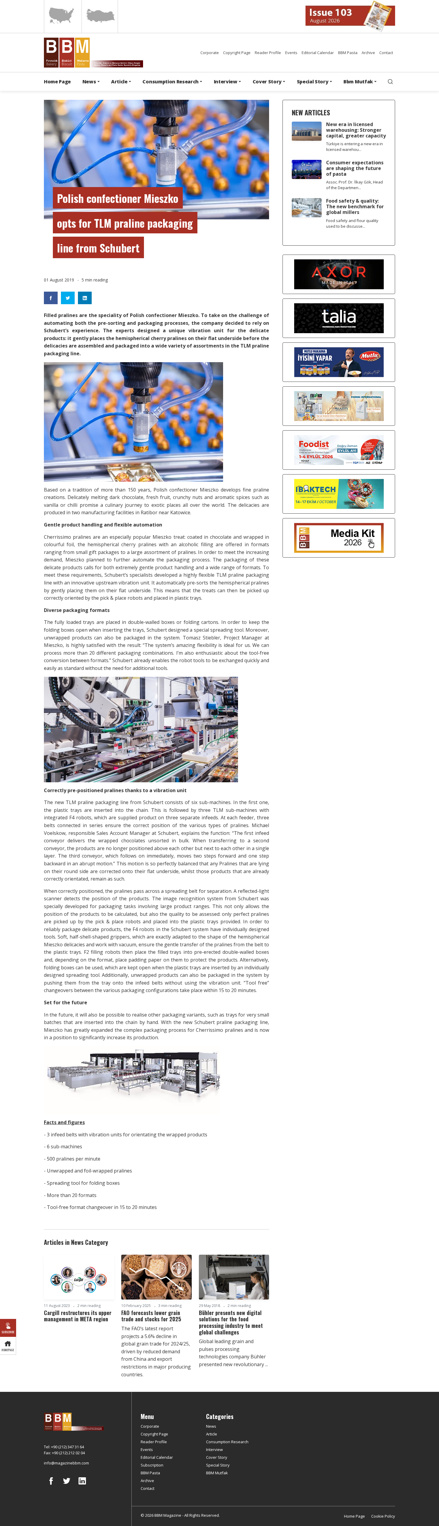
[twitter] (66, 1485)
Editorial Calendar (318, 52)
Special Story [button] (313, 81)
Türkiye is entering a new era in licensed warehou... (354, 146)
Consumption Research (227, 1441)
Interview (214, 1449)
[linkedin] (82, 1485)
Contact (386, 52)
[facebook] (51, 1485)
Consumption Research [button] (170, 81)
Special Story (218, 1465)
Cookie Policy (383, 1516)
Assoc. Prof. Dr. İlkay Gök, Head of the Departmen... (354, 184)
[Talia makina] (339, 318)
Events (291, 52)
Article (211, 1434)
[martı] (339, 405)
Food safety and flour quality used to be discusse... (352, 223)
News (211, 1426)
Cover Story (216, 1457)
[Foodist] (339, 449)
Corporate (209, 52)
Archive (368, 52)
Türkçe (100, 16)
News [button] (89, 81)
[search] (390, 81)
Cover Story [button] (267, 81)
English (62, 16)
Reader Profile (268, 52)
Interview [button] (225, 81)
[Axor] (339, 274)
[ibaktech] (339, 493)
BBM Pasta (347, 52)
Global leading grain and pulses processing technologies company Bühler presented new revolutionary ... (233, 1353)
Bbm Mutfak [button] (358, 81)
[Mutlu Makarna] (339, 362)
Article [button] (119, 81)
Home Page (57, 81)
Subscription (152, 1465)
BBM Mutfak (217, 1473)
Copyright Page (237, 52)
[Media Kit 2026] (339, 537)
